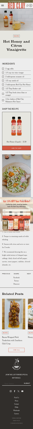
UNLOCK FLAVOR (16, 217)
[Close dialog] (32, 198)
